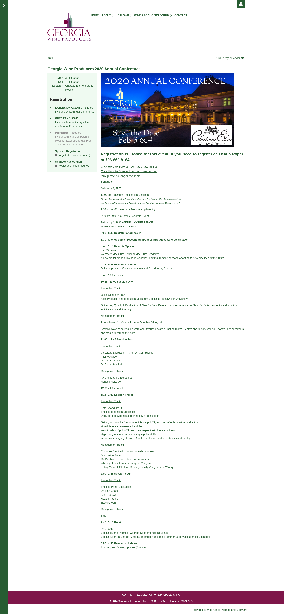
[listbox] (230, 58)
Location (57, 85)
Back (50, 57)
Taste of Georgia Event (135, 216)
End (60, 81)
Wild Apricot (214, 609)
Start (60, 77)
